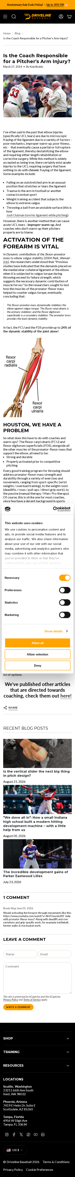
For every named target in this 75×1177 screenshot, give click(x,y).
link (5, 262)
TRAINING (11, 1052)
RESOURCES (13, 1065)
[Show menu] (5, 16)
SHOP (8, 1038)
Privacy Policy (10, 999)
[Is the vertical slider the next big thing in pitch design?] (37, 753)
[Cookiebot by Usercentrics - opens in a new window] (53, 509)
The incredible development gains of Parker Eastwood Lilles (35, 874)
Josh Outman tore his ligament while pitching (36, 215)
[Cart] (69, 16)
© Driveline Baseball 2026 (21, 1162)
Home (7, 33)
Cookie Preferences (39, 1169)
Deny (37, 665)
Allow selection (37, 654)
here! (66, 696)
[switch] (64, 590)
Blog (17, 33)
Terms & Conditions (56, 1162)
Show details (53, 631)
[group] (37, 4)
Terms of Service (32, 999)
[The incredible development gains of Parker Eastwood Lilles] (37, 853)
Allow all (38, 643)
